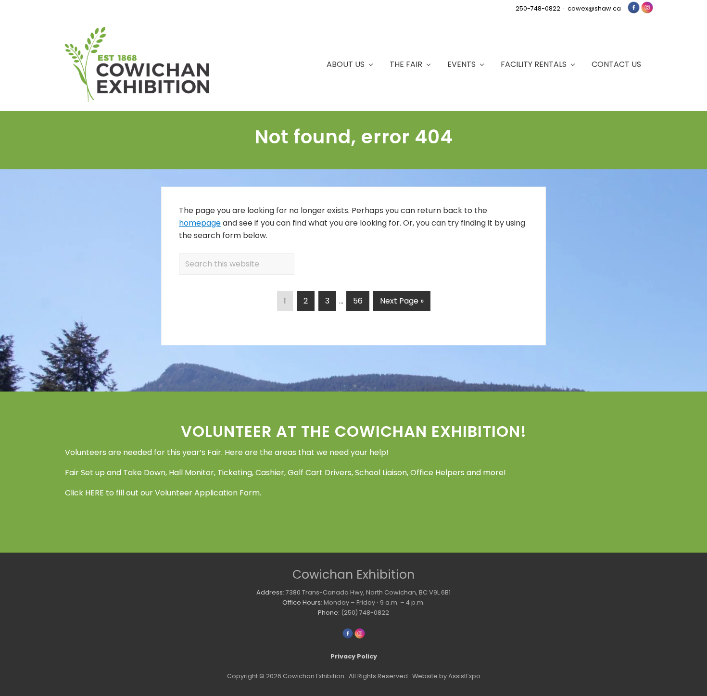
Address (269, 592)
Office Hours (301, 602)
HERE (94, 492)
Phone (328, 612)
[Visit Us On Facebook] (633, 12)
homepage (200, 222)
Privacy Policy (353, 656)
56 (361, 300)
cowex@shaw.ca (594, 8)
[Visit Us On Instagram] (647, 12)
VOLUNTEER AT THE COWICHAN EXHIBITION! (354, 431)
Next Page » (401, 303)
